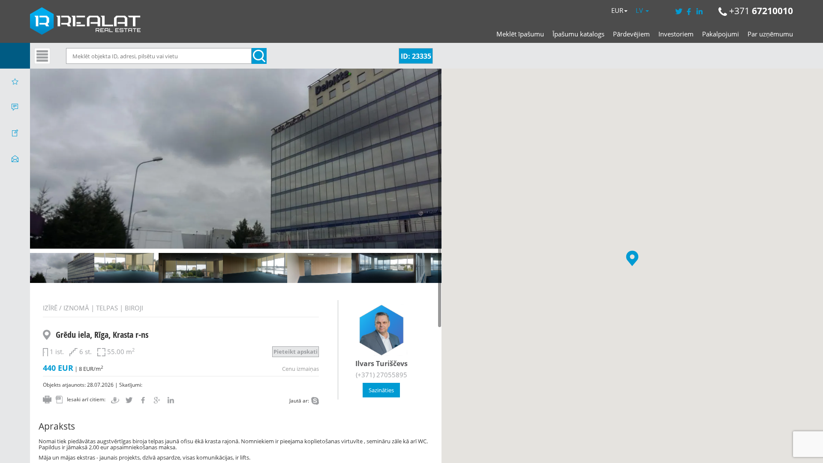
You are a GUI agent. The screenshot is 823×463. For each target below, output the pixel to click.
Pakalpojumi (720, 34)
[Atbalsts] (15, 107)
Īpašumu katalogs (578, 34)
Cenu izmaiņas (300, 369)
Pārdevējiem (631, 34)
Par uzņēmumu (770, 34)
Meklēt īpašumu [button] (520, 34)
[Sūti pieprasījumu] (15, 158)
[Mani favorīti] (15, 81)
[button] (632, 258)
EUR (617, 10)
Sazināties (381, 390)
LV (640, 10)
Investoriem (676, 34)
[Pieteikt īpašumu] (15, 133)
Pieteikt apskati (295, 351)
